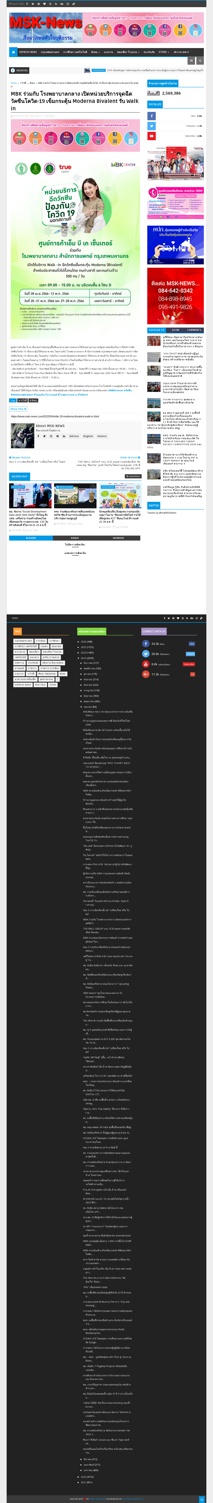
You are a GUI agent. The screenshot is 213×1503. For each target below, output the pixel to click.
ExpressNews (64, 70)
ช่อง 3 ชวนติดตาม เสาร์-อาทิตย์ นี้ (100, 1147)
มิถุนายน (88, 695)
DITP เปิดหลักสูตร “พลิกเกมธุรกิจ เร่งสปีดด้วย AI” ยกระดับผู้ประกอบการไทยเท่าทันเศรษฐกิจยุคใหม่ (122, 70)
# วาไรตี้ (22, 400)
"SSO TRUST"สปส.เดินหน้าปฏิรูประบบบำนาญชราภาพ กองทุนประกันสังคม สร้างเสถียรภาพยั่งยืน (183, 356)
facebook (118, 538)
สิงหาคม (88, 684)
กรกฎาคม (89, 690)
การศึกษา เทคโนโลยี (75, 52)
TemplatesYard (97, 1499)
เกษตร (44, 646)
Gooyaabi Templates (133, 1499)
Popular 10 (157, 330)
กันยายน (88, 679)
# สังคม (33, 400)
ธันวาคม (88, 662)
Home (14, 82)
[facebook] (26, 3)
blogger (31, 538)
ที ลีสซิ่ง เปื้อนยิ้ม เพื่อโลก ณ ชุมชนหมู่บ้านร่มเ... (107, 757)
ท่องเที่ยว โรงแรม (127, 52)
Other (163, 52)
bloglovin (88, 436)
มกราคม (88, 1470)
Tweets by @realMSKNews (161, 512)
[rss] (56, 3)
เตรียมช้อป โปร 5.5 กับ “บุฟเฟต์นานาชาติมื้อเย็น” (108, 1075)
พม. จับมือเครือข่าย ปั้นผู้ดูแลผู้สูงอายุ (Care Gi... (106, 1132)
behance (102, 436)
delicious (74, 436)
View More (134, 476)
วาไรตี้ (23, 82)
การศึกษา (55, 641)
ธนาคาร (34, 657)
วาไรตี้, (46, 115)
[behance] (61, 3)
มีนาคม (88, 1459)
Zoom (175, 330)
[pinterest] (38, 3)
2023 (84, 658)
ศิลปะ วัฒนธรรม (47, 674)
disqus (75, 538)
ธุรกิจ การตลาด (51, 657)
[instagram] (67, 3)
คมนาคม (56, 646)
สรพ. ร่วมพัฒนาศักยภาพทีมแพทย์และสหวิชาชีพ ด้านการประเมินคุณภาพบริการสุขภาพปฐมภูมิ (74, 515)
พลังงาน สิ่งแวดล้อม (53, 663)
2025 (84, 647)
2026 (84, 641)
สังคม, (52, 115)
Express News (28, 52)
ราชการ (32, 668)
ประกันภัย (149, 52)
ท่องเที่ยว (34, 652)
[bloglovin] (44, 3)
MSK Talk (40, 685)
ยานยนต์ (19, 668)
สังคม (94, 52)
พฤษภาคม (89, 701)
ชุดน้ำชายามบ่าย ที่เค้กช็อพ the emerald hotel (107, 1235)
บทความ (19, 663)
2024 (84, 652)
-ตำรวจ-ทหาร (181, 52)
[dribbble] (50, 3)
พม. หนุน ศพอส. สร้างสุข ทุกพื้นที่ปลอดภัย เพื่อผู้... (107, 1127)
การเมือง (40, 641)
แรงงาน (108, 52)
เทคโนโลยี (20, 657)
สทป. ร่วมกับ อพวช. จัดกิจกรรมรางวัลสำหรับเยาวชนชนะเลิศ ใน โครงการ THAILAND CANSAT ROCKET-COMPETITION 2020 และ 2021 (174, 441)
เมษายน (88, 706)
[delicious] (73, 3)
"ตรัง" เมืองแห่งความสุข (95, 1287)
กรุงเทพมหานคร (50, 52)
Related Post (19, 476)
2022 (84, 1476)
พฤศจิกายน (90, 668)
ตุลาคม (88, 673)
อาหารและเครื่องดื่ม (25, 679)
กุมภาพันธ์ (89, 1464)
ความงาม (20, 652)
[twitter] (32, 3)
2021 (84, 1482)
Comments (194, 330)
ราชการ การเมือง (50, 668)
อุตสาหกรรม (46, 679)
